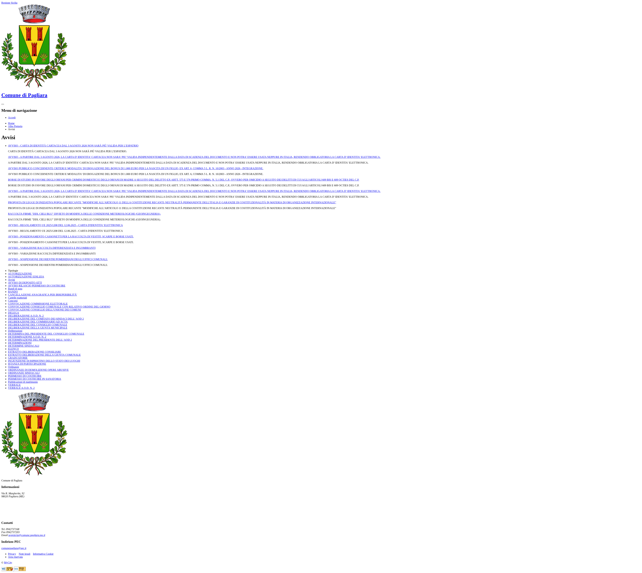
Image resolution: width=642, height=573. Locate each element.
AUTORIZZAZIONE (20, 273)
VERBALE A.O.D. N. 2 (21, 388)
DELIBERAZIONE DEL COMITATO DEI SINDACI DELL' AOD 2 (46, 318)
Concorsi (13, 300)
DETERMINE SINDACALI (23, 345)
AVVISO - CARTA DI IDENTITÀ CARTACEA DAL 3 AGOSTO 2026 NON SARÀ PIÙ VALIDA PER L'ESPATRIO (73, 145)
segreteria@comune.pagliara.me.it (26, 535)
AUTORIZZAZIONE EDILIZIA (26, 276)
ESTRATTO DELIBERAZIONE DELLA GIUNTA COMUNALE (44, 354)
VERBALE (14, 385)
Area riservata (15, 556)
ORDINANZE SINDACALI (23, 372)
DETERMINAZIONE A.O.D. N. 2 (27, 336)
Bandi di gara (15, 288)
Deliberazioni (15, 330)
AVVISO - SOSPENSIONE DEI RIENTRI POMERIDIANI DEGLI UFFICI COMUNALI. (58, 259)
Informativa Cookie (43, 553)
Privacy (12, 553)
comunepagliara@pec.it (13, 548)
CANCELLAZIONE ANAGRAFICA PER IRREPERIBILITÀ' (42, 294)
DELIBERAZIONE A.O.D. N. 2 (26, 315)
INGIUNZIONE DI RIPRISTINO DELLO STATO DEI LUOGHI (44, 360)
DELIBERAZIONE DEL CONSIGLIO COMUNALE (37, 324)
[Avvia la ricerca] (2, 104)
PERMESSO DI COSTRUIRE (24, 375)
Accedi (12, 117)
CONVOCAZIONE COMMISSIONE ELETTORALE (38, 303)
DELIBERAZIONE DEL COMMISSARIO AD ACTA (38, 321)
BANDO (13, 291)
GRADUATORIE (18, 357)
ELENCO (13, 348)
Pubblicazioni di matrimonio (23, 381)
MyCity (8, 562)
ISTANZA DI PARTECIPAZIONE (27, 363)
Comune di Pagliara (24, 95)
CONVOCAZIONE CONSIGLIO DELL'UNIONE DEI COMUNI (44, 309)
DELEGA (13, 312)
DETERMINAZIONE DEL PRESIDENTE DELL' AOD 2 (40, 339)
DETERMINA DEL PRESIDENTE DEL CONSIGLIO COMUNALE (46, 333)
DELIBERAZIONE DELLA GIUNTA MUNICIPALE (37, 327)
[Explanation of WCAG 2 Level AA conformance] (20, 570)
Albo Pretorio (15, 126)
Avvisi (11, 279)
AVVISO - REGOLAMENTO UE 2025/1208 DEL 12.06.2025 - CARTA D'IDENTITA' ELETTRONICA (65, 225)
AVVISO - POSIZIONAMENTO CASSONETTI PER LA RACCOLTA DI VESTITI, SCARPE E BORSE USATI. (71, 236)
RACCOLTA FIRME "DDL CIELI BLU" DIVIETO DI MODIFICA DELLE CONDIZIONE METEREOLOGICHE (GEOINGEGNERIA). (84, 213)
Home (11, 123)
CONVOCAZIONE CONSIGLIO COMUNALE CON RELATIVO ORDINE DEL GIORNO (59, 306)
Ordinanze (13, 366)
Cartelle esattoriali (17, 297)
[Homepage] (34, 87)
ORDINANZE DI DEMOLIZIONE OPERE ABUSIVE (38, 369)
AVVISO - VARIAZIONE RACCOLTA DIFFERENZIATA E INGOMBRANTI (51, 247)
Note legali (24, 553)
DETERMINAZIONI (19, 342)
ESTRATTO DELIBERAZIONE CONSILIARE (34, 351)
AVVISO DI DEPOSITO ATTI (25, 282)
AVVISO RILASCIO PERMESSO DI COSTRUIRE (36, 285)
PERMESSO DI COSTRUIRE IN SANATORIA (34, 378)
